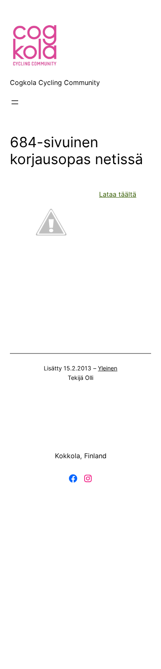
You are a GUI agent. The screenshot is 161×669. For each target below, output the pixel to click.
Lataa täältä (117, 194)
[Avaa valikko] (15, 102)
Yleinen (107, 368)
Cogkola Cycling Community (55, 82)
